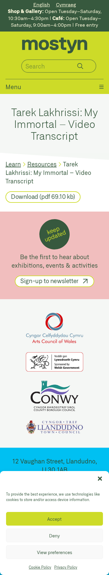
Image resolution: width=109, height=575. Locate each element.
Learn (13, 164)
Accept (54, 519)
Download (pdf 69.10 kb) (43, 196)
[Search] (80, 66)
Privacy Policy (65, 567)
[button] (100, 479)
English (41, 4)
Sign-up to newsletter (49, 280)
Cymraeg (66, 4)
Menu (13, 86)
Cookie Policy (40, 567)
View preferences (54, 552)
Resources (42, 164)
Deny (54, 535)
